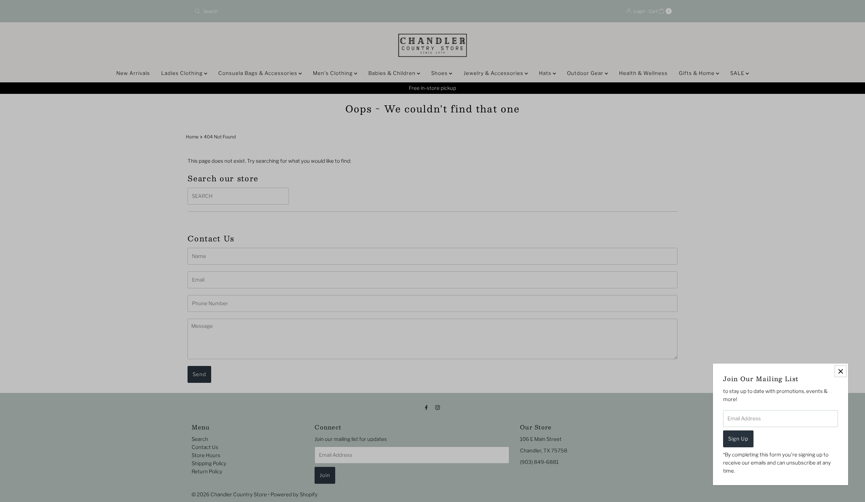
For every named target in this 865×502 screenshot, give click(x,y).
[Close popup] (840, 371)
